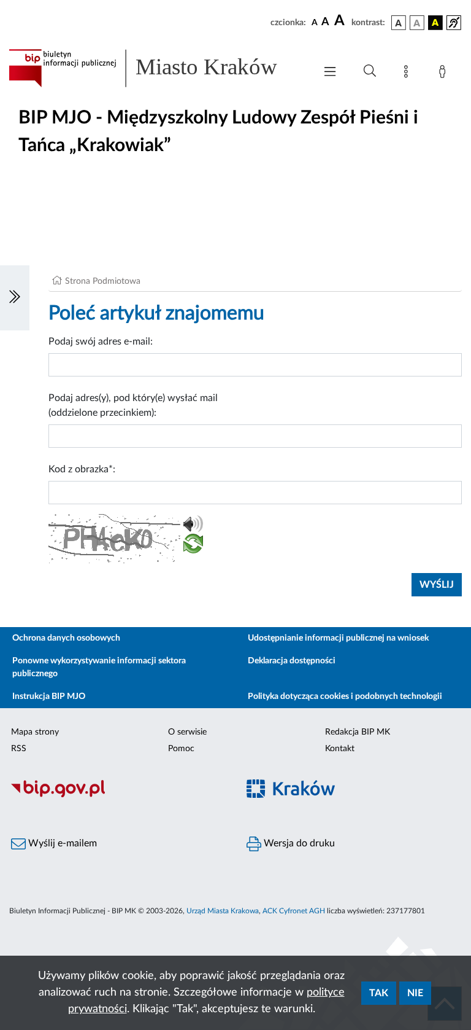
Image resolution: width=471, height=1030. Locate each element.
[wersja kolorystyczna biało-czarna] (417, 23)
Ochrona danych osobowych (66, 638)
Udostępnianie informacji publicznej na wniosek (338, 638)
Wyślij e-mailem (61, 843)
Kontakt (339, 748)
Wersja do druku (298, 843)
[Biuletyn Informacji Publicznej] (117, 795)
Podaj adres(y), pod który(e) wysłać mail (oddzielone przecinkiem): (133, 405)
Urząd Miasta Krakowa (222, 911)
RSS (18, 748)
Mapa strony (35, 732)
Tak (378, 993)
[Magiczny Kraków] (353, 795)
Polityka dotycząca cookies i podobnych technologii (345, 696)
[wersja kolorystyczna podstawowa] (399, 23)
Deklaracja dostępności (291, 661)
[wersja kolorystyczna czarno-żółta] (435, 23)
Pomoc (181, 748)
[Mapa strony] (408, 73)
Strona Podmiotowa (102, 281)
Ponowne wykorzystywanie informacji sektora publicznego (99, 667)
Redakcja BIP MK (357, 732)
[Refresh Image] (193, 546)
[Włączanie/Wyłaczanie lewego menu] (14, 297)
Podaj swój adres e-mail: (100, 341)
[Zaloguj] (444, 73)
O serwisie (187, 732)
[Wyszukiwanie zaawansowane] (370, 71)
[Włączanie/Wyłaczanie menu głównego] (330, 72)
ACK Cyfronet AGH (293, 911)
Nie (415, 993)
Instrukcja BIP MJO (48, 696)
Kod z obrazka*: (81, 469)
